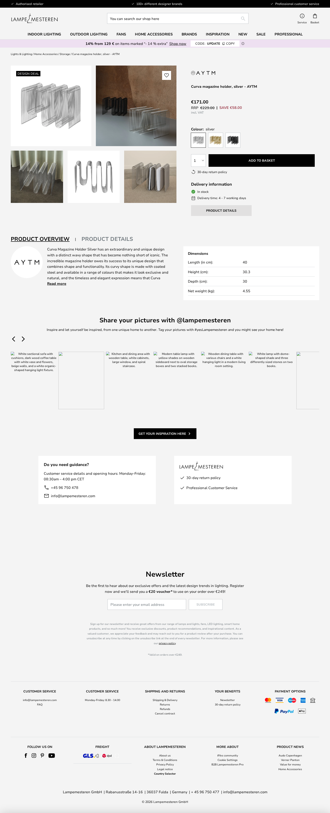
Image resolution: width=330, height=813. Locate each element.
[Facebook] (26, 755)
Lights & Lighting (21, 54)
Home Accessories (46, 54)
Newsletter (227, 700)
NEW (242, 34)
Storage (65, 54)
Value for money (290, 764)
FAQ (39, 704)
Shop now (177, 43)
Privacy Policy (165, 764)
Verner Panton (290, 760)
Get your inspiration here (162, 433)
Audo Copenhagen (290, 755)
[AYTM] (209, 73)
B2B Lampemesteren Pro (227, 764)
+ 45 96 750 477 (205, 791)
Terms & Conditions (165, 760)
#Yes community (227, 755)
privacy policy (167, 643)
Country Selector (165, 773)
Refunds (165, 709)
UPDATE (215, 43)
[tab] (43, 239)
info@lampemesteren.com (73, 495)
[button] (37, 177)
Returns (165, 704)
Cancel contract (165, 713)
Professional (289, 34)
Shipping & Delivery (165, 700)
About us (165, 755)
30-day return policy (227, 704)
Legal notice (165, 769)
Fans (121, 34)
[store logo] (34, 18)
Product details (107, 238)
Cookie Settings (228, 760)
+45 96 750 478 (64, 487)
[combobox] (177, 18)
